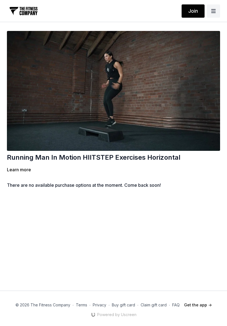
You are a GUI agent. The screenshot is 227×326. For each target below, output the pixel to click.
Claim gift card (154, 305)
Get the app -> (198, 305)
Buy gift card (123, 305)
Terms (81, 305)
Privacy (99, 305)
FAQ (176, 305)
